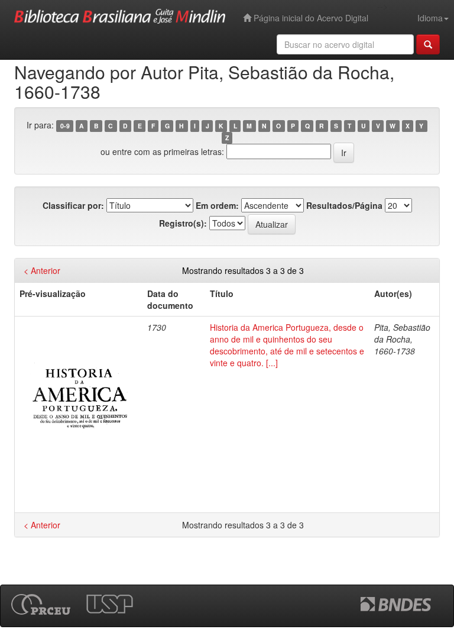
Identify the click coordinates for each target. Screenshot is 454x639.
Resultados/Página (344, 205)
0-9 (65, 125)
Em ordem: (217, 205)
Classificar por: (73, 205)
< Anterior (42, 270)
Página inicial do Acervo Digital (309, 18)
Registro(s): (183, 223)
